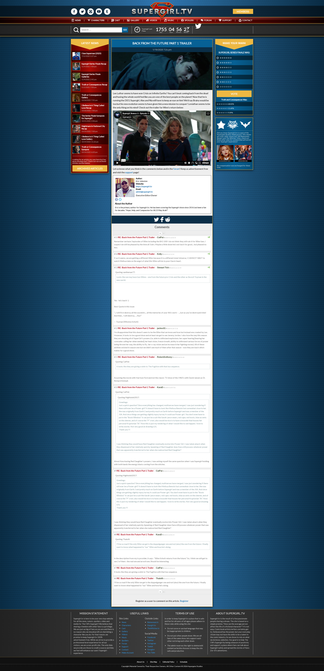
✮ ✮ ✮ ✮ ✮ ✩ (226, 63)
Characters (126, 625)
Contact (125, 649)
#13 (115, 267)
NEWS (78, 20)
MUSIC (171, 20)
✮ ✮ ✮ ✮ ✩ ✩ (226, 67)
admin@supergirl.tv (144, 191)
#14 (115, 254)
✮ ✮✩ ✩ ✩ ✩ (225, 82)
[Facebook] (116, 199)
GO (125, 30)
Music (124, 637)
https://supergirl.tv (144, 186)
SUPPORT (227, 20)
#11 (115, 357)
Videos (124, 634)
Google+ (151, 649)
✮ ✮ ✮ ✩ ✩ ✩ (226, 72)
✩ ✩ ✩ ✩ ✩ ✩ (226, 87)
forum (176, 168)
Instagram (151, 643)
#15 (115, 237)
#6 (115, 578)
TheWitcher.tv (153, 628)
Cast (124, 628)
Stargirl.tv (151, 625)
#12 (115, 328)
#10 (115, 387)
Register (184, 601)
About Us (140, 662)
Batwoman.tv (152, 622)
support (129, 172)
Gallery (125, 631)
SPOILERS (189, 20)
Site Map (153, 662)
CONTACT (247, 20)
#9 (115, 471)
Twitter (150, 640)
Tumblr (150, 646)
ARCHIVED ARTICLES (90, 168)
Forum (124, 643)
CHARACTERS (97, 20)
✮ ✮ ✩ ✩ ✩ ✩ (226, 77)
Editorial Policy (168, 662)
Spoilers (125, 640)
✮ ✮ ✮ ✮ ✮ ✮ (226, 58)
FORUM (208, 20)
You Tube (151, 652)
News (124, 622)
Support (125, 646)
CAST (117, 20)
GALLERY (135, 20)
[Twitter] (120, 199)
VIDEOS (153, 20)
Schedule (183, 662)
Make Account (128, 652)
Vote (234, 93)
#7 (115, 568)
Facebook (151, 637)
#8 (115, 534)
